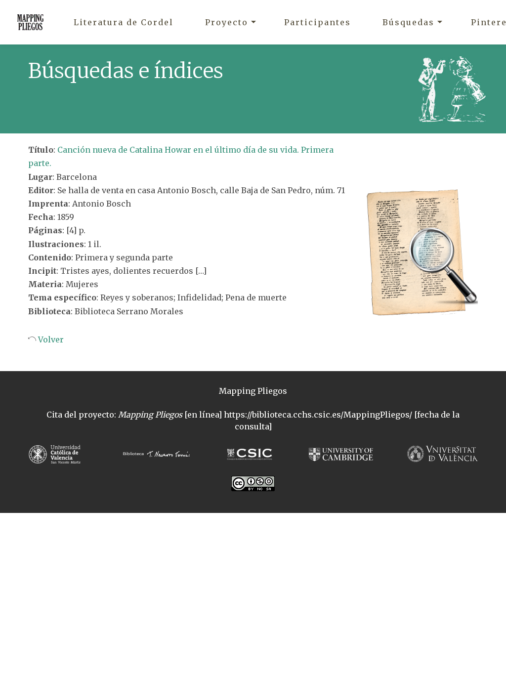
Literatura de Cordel (123, 22)
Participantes (317, 22)
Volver (50, 339)
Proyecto (226, 22)
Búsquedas (408, 22)
